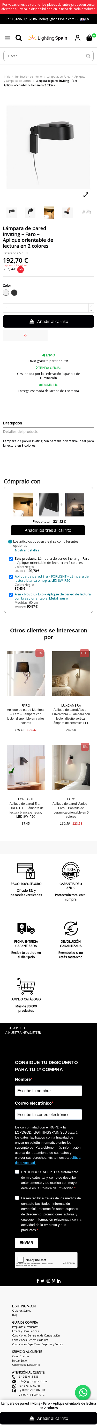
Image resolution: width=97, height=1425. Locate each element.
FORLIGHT (26, 799)
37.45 (26, 823)
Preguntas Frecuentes (25, 1327)
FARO (26, 705)
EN (87, 19)
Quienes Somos (21, 1310)
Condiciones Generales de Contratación (36, 1335)
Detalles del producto (21, 432)
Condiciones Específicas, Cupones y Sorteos (37, 1344)
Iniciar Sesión (20, 1360)
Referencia (10, 253)
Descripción (12, 423)
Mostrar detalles (27, 550)
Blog (14, 1315)
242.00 (71, 730)
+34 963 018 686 (28, 1376)
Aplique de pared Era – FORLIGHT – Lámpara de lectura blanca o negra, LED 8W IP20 (52, 578)
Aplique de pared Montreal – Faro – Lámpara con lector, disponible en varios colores (25, 716)
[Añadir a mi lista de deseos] (25, 335)
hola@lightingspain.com (33, 1381)
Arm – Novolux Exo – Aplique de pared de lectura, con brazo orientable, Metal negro (53, 596)
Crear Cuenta (20, 1356)
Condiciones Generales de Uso (30, 1340)
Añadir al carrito (52, 321)
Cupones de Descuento (26, 1365)
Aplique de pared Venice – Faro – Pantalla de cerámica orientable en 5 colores (71, 810)
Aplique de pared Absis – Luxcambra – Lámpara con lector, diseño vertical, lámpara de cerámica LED (71, 716)
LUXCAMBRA (71, 705)
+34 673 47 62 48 (29, 1385)
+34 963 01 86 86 (24, 19)
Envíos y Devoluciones (25, 1331)
